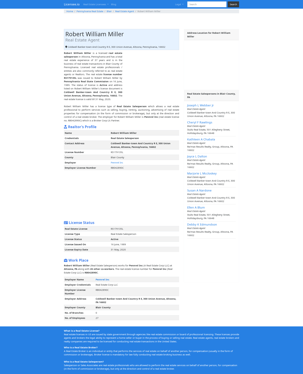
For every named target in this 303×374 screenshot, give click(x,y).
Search (233, 4)
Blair (109, 11)
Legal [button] (178, 4)
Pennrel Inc (117, 162)
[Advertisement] (151, 21)
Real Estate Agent (124, 11)
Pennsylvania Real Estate (90, 11)
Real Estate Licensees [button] (95, 4)
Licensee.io (72, 4)
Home (69, 11)
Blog (113, 4)
